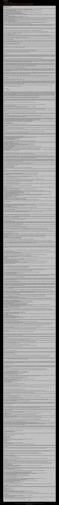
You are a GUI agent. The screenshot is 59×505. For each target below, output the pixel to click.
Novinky (11, 2)
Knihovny (7, 2)
